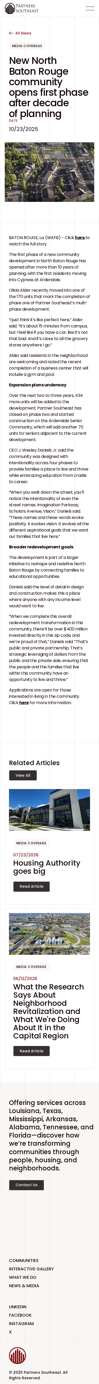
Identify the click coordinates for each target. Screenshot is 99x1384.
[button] (90, 8)
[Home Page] (22, 8)
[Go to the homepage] (26, 1355)
